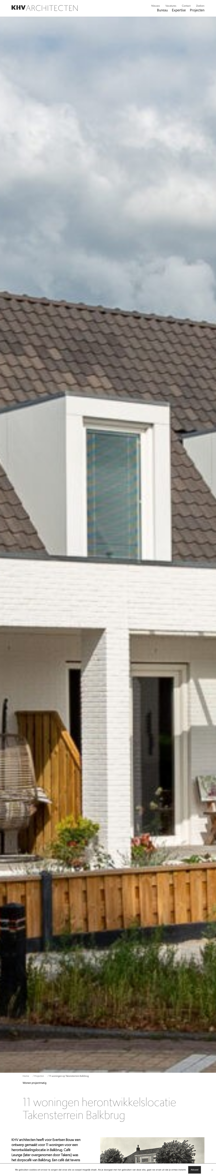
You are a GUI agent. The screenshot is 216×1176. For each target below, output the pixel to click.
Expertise (179, 10)
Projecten (197, 10)
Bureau (162, 10)
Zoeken (200, 6)
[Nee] (212, 1169)
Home (26, 1076)
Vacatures (170, 6)
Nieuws (155, 6)
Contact (186, 6)
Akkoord (194, 1170)
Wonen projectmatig (34, 1083)
